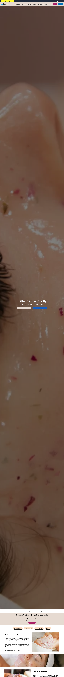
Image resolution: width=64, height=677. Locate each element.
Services (15, 611)
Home (10, 611)
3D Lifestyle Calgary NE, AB (7, 1)
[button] (25, 4)
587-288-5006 (60, 1)
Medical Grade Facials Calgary (24, 611)
